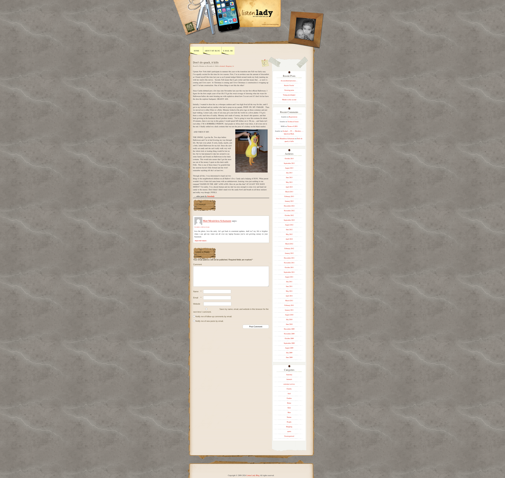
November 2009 (289, 334)
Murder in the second (289, 99)
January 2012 (289, 253)
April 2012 (289, 239)
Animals (222, 66)
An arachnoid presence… (289, 81)
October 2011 (289, 267)
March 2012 (289, 244)
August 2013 (289, 168)
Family (289, 389)
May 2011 (289, 291)
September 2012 (289, 220)
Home (196, 50)
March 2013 (289, 192)
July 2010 (289, 319)
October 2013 (289, 158)
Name (197, 291)
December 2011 (289, 258)
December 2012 (289, 206)
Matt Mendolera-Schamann (217, 220)
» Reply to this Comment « (200, 241)
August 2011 (289, 277)
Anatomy (289, 374)
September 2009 (289, 343)
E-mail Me (228, 50)
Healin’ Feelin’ (289, 85)
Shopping (229, 66)
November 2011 (289, 263)
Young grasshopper (289, 95)
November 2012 (289, 210)
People (289, 422)
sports (289, 431)
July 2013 (289, 173)
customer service (289, 384)
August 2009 (289, 348)
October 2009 (289, 338)
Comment (197, 264)
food (289, 393)
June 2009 (289, 357)
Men (289, 412)
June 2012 (289, 229)
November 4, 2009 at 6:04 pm (201, 227)
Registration (293, 117)
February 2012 (289, 248)
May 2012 (289, 234)
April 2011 (289, 296)
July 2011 (289, 281)
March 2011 (289, 300)
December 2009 (289, 329)
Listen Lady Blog (252, 475)
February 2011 (289, 305)
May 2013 (289, 182)
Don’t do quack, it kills (206, 62)
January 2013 (289, 201)
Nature (289, 417)
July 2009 (289, 352)
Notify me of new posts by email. (209, 321)
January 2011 (289, 310)
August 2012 (289, 225)
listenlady (210, 196)
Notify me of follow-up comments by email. (213, 316)
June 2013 (289, 177)
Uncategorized (289, 436)
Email (197, 298)
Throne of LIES (292, 126)
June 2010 (289, 324)
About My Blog (212, 50)
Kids (289, 408)
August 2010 (289, 315)
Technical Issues (293, 121)
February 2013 (289, 196)
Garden (289, 398)
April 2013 (289, 187)
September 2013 (289, 163)
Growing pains (289, 90)
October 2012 (289, 215)
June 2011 (289, 286)
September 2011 (289, 272)
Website (196, 304)
